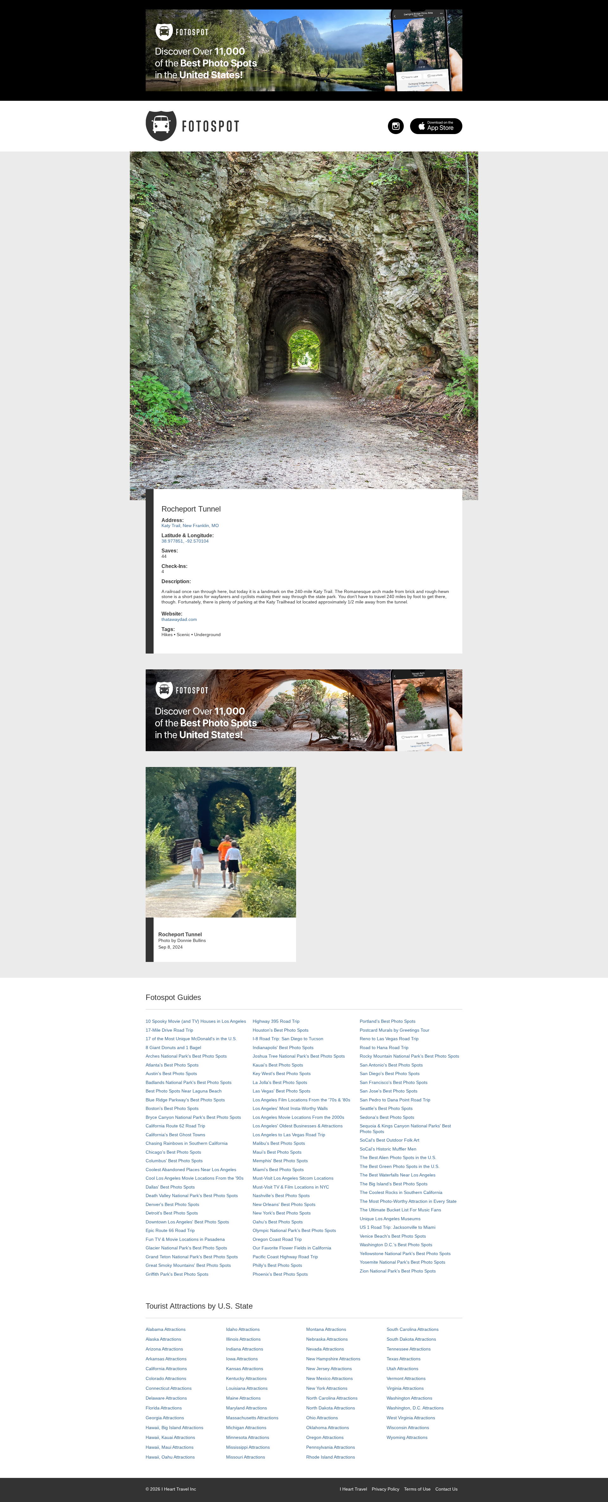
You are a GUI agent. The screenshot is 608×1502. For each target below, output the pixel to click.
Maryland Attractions (246, 1407)
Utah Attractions (402, 1368)
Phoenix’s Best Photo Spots (280, 1274)
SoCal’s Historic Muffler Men (388, 1148)
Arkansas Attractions (166, 1358)
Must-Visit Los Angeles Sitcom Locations (293, 1178)
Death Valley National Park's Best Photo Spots (192, 1195)
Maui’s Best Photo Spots (277, 1152)
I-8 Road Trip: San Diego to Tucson (288, 1038)
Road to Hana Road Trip (384, 1047)
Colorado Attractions (166, 1378)
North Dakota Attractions (330, 1407)
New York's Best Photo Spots (282, 1212)
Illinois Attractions (243, 1339)
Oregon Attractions (325, 1437)
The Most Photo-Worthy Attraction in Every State (408, 1201)
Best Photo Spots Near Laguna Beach (184, 1090)
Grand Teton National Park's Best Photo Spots (192, 1256)
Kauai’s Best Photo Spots (278, 1064)
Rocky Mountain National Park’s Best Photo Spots (409, 1056)
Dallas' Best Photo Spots (170, 1186)
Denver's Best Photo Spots (172, 1204)
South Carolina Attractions (413, 1329)
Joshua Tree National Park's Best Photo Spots (299, 1056)
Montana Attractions (326, 1329)
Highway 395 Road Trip (276, 1021)
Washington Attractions (409, 1398)
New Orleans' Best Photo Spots (284, 1204)
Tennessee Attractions (409, 1348)
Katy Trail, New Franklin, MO (190, 525)
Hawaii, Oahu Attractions (170, 1457)
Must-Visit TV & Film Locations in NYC (291, 1186)
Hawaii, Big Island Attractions (174, 1427)
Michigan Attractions (246, 1427)
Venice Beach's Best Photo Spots (393, 1236)
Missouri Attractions (245, 1457)
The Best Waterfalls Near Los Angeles (397, 1174)
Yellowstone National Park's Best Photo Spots (405, 1253)
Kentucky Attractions (246, 1378)
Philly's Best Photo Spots (277, 1265)
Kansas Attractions (244, 1368)
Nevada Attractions (325, 1348)
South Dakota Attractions (411, 1339)
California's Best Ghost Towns (175, 1134)
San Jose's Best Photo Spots (388, 1090)
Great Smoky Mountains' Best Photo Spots (188, 1265)
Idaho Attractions (243, 1329)
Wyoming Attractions (407, 1437)
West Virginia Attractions (411, 1417)
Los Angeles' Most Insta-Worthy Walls (290, 1108)
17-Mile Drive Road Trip (169, 1030)
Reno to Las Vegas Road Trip (389, 1038)
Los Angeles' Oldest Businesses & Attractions (298, 1125)
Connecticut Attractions (169, 1388)
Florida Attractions (164, 1407)
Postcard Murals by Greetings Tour (394, 1030)
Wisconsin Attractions (408, 1427)
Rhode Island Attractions (330, 1457)
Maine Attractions (243, 1398)
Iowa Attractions (242, 1358)
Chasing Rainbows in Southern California (187, 1143)
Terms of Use (417, 1489)
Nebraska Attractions (327, 1339)
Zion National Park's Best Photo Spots (398, 1270)
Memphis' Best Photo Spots (280, 1160)
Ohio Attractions (322, 1417)
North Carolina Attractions (332, 1398)
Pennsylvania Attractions (330, 1447)
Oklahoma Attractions (327, 1427)
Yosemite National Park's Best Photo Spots (402, 1262)
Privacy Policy (385, 1489)
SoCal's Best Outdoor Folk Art (389, 1140)
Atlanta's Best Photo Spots (172, 1064)
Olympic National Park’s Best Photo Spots (294, 1230)
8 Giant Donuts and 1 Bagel (173, 1047)
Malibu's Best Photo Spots (279, 1143)
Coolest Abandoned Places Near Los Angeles (191, 1169)
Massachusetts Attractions (252, 1417)
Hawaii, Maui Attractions (169, 1447)
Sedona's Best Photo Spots (387, 1117)
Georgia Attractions (165, 1417)
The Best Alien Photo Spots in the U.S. (398, 1157)
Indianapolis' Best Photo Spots (283, 1047)
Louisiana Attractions (247, 1388)
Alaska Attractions (163, 1339)
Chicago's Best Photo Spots (173, 1152)
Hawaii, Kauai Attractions (170, 1437)
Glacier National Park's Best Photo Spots (186, 1247)
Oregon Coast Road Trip (277, 1239)
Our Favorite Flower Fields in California (292, 1247)
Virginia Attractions (405, 1388)
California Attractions (166, 1368)
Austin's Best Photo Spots (171, 1073)
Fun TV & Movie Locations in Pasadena (185, 1239)
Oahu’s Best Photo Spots (278, 1221)
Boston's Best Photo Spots (172, 1108)
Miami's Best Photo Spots (278, 1169)
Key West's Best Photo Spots (282, 1073)
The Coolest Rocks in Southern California (401, 1192)
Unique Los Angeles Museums (390, 1218)
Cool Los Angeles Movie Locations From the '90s (195, 1178)
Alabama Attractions (166, 1329)
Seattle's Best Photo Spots (386, 1108)
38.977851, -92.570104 (185, 541)
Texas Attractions (404, 1358)
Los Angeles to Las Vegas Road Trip (289, 1134)
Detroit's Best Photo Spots (172, 1212)
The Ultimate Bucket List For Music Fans (400, 1209)
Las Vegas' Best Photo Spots (281, 1090)
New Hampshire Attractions (333, 1358)
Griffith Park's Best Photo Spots (177, 1274)
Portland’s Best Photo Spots (387, 1021)
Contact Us (446, 1489)
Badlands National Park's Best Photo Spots (188, 1082)
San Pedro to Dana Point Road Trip (395, 1099)
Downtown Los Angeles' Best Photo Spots (187, 1221)
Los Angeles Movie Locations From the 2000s (298, 1117)
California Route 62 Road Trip (175, 1125)
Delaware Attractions (166, 1398)
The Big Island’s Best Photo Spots (394, 1183)
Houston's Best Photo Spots (280, 1030)
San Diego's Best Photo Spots (390, 1073)
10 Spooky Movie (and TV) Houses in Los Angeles (196, 1021)
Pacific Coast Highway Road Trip (285, 1256)
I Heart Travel (353, 1489)
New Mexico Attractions (329, 1378)
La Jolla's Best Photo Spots (280, 1082)
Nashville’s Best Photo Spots (281, 1195)
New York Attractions (326, 1388)
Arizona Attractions (164, 1348)
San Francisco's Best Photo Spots (394, 1082)
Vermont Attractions (406, 1378)
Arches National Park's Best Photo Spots (186, 1056)
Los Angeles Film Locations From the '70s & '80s (301, 1099)
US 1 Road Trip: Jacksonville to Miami (397, 1227)
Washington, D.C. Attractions (415, 1407)
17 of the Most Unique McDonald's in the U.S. (191, 1038)
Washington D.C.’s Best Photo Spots (396, 1244)
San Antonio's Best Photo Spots (391, 1064)
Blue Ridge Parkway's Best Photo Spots (185, 1099)
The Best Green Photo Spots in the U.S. (400, 1166)
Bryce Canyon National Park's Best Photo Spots (193, 1117)
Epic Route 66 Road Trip (170, 1230)
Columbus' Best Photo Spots (174, 1160)
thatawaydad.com (179, 619)
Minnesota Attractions (247, 1437)
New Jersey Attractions (329, 1368)
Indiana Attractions (244, 1348)
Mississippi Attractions (248, 1447)
